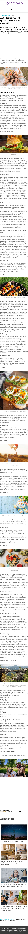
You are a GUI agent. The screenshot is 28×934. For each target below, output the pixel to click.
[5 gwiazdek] (5, 811)
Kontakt (3, 928)
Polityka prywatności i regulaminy (19, 928)
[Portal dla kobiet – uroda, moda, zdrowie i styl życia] (14, 3)
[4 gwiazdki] (4, 811)
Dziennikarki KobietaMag (6, 15)
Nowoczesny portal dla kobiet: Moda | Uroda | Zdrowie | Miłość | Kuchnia (14, 931)
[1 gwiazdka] (0, 811)
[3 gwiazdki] (3, 811)
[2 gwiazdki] (2, 811)
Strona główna (3, 919)
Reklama (8, 928)
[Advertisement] (14, 45)
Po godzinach (11, 919)
